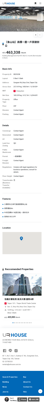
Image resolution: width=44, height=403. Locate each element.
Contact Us (27, 387)
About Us (27, 382)
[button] (17, 29)
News (4, 387)
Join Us (5, 392)
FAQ (25, 392)
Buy (24, 377)
